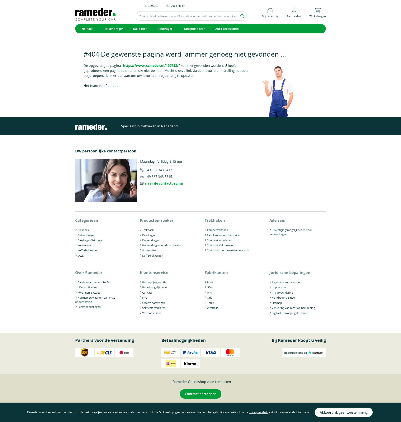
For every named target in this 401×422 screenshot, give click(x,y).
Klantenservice (154, 272)
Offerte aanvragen (153, 303)
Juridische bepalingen (289, 272)
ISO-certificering (87, 287)
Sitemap (277, 303)
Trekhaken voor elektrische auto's (228, 250)
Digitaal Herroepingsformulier (290, 313)
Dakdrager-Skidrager (90, 240)
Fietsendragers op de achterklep (162, 245)
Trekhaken (215, 220)
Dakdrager (164, 29)
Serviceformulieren (154, 308)
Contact (147, 292)
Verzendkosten (151, 313)
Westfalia (212, 308)
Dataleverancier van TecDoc (94, 282)
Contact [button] (153, 5)
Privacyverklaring (282, 292)
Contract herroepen (200, 394)
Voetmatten (85, 245)
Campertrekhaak (217, 230)
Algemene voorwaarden (286, 282)
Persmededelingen (89, 307)
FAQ (144, 297)
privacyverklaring (259, 412)
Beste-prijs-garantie (154, 282)
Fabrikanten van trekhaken (224, 235)
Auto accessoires (227, 29)
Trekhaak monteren (219, 240)
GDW (210, 287)
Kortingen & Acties (88, 292)
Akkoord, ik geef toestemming (344, 412)
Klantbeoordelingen (284, 297)
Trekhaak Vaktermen (220, 245)
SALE (80, 255)
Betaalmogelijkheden (155, 287)
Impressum (279, 287)
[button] (294, 12)
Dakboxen (140, 29)
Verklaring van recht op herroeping (293, 308)
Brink (210, 282)
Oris (209, 297)
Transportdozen (193, 29)
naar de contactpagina (164, 183)
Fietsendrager (113, 29)
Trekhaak (86, 29)
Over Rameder (88, 272)
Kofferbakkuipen (87, 250)
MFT (209, 292)
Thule (210, 303)
